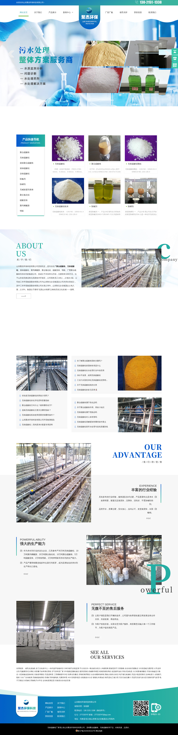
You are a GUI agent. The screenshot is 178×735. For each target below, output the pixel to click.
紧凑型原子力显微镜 (116, 668)
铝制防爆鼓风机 (105, 671)
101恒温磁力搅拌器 (146, 668)
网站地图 (99, 731)
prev (11, 54)
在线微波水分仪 (86, 677)
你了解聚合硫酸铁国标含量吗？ (89, 361)
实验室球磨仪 (39, 674)
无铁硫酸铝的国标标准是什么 (89, 366)
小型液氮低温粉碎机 (26, 674)
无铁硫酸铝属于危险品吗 (87, 412)
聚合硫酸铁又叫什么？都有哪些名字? (37, 405)
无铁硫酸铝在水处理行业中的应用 (90, 370)
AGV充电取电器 (74, 677)
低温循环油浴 (117, 671)
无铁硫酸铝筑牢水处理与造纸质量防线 (92, 427)
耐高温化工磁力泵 (112, 677)
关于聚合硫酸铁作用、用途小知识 (90, 407)
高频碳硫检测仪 (38, 677)
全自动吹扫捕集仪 (131, 668)
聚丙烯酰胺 (25, 206)
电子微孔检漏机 (125, 674)
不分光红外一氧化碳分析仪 (90, 668)
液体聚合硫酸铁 (26, 163)
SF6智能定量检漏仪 (71, 671)
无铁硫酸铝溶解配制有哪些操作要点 (91, 422)
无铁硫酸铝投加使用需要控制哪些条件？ (38, 415)
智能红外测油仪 (99, 677)
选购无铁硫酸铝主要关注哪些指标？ (36, 410)
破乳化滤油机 (30, 668)
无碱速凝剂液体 (26, 190)
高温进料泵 (49, 674)
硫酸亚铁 (24, 200)
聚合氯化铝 (25, 195)
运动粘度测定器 (49, 680)
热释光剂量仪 (73, 674)
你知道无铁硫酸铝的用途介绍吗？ (35, 396)
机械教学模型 (94, 671)
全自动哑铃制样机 (98, 674)
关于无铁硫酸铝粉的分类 (87, 385)
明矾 (22, 211)
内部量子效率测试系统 (42, 671)
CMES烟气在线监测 (71, 668)
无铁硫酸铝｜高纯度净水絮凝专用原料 (37, 425)
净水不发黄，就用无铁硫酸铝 (89, 375)
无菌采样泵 (63, 677)
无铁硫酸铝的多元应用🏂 (87, 390)
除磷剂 (23, 184)
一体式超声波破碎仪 (56, 668)
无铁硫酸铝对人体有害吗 (87, 417)
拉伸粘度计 (150, 674)
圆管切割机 (84, 671)
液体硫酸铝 (25, 168)
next (166, 54)
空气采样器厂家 (58, 671)
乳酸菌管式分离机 (27, 671)
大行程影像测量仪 (139, 671)
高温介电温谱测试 (138, 674)
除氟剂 (23, 179)
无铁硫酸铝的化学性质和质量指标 (35, 400)
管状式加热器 (127, 671)
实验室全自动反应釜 (62, 680)
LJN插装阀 (104, 668)
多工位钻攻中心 (42, 668)
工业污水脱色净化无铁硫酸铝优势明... (92, 380)
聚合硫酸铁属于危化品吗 (87, 402)
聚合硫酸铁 (25, 152)
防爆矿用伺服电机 (51, 677)
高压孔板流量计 (125, 677)
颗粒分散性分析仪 (112, 674)
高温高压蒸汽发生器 (139, 677)
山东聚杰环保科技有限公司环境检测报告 (38, 420)
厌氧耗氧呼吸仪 (85, 674)
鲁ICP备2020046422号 (86, 731)
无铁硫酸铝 (25, 158)
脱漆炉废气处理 (153, 677)
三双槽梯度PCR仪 (61, 674)
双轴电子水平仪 (36, 680)
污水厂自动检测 (26, 677)
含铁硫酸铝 (25, 174)
